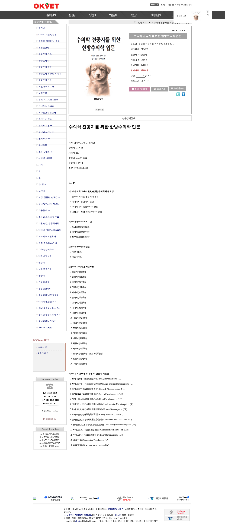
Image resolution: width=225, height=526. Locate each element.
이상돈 (118, 515)
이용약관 (68, 515)
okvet (77, 521)
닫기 (208, 13)
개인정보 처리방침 (83, 515)
